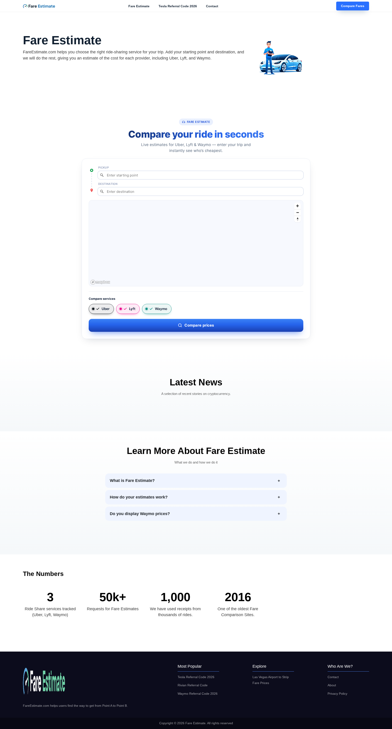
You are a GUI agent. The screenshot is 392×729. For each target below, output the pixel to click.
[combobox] (200, 175)
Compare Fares (352, 6)
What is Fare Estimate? (132, 480)
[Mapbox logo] (100, 282)
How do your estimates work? (139, 497)
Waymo (161, 309)
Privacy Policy (337, 693)
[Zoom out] (297, 212)
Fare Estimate (138, 6)
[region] (196, 243)
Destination (108, 184)
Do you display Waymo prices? (140, 513)
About (332, 685)
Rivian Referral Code (193, 685)
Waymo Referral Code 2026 (198, 693)
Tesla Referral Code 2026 (178, 6)
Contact (212, 6)
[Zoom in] (297, 206)
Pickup (103, 167)
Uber (106, 309)
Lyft (132, 309)
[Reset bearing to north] (297, 219)
